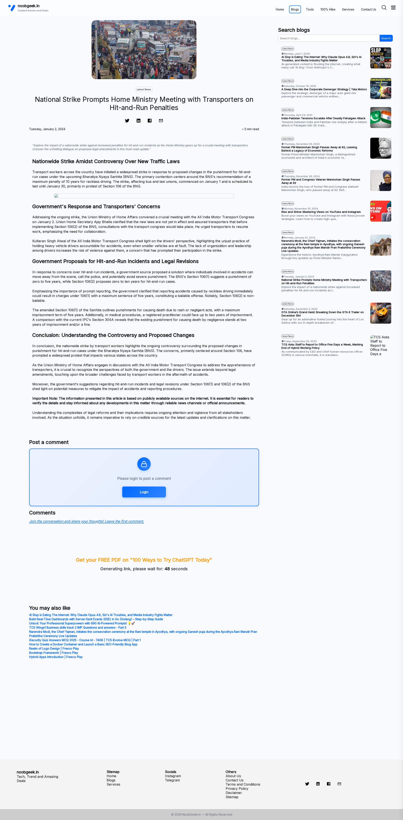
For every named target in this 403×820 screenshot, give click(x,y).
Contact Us (368, 9)
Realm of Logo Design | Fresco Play (54, 648)
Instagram (173, 776)
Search (386, 38)
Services (348, 9)
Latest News (144, 89)
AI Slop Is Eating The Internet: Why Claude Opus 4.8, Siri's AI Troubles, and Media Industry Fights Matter (101, 615)
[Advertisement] (335, 407)
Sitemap (232, 797)
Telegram (172, 780)
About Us (233, 776)
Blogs (295, 9)
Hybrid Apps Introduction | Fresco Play (56, 657)
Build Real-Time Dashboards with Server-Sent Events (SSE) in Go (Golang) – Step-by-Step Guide (96, 619)
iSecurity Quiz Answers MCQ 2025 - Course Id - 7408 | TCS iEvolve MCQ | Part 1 (85, 640)
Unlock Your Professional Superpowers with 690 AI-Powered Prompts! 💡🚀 (82, 623)
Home (280, 9)
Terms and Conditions (243, 784)
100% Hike (328, 9)
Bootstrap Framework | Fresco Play (53, 652)
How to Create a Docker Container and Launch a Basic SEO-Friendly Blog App (83, 644)
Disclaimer (234, 793)
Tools (310, 9)
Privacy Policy (237, 788)
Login (144, 492)
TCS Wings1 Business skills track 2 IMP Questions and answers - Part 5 (77, 627)
